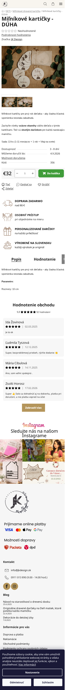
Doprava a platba (13, 634)
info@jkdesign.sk (21, 570)
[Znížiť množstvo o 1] (17, 173)
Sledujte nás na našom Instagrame (34, 433)
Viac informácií (27, 664)
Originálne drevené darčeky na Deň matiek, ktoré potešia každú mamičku (32, 609)
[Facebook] (6, 586)
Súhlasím (48, 682)
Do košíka (53, 173)
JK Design (16, 39)
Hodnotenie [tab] (45, 259)
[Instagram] (14, 586)
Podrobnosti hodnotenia (16, 35)
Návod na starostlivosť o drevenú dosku (26, 601)
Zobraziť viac (33, 407)
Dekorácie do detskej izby (18, 617)
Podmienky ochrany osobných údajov (25, 648)
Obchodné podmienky (16, 643)
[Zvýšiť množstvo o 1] (32, 173)
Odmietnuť (17, 682)
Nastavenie (32, 672)
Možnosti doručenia (13, 158)
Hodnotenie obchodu (34, 305)
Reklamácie (10, 639)
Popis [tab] (16, 259)
